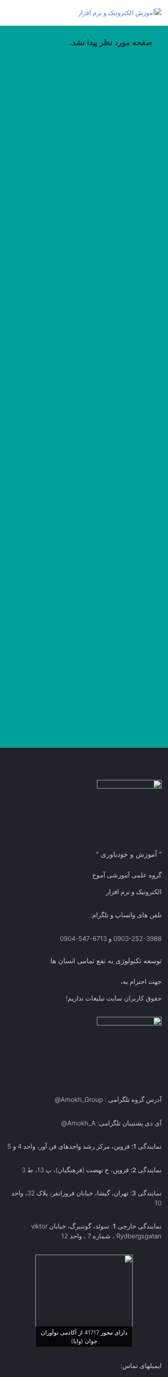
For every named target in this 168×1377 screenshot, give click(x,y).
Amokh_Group (82, 1099)
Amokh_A (81, 1123)
